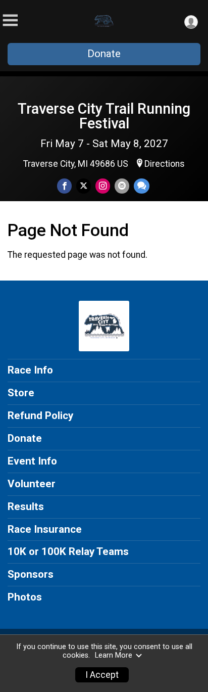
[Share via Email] (122, 185)
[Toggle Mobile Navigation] (10, 20)
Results (26, 506)
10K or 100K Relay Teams (68, 551)
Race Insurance (45, 529)
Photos (25, 597)
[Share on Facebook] (64, 185)
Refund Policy (40, 415)
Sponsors (31, 574)
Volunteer (32, 484)
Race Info (30, 370)
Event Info (32, 461)
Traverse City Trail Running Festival (104, 116)
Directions (164, 164)
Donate (104, 54)
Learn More (113, 655)
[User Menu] (191, 22)
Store (21, 393)
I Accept (102, 675)
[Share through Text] (141, 185)
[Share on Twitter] (83, 185)
